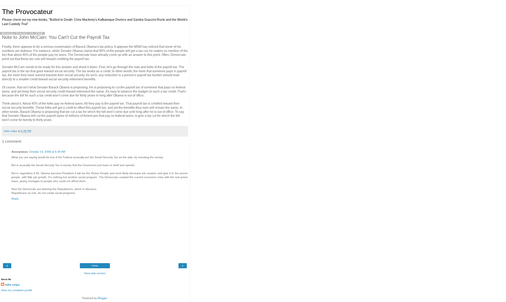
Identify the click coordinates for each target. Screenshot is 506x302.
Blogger (102, 298)
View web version (95, 273)
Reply (15, 198)
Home (95, 265)
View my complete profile (16, 290)
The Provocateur (27, 11)
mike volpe (12, 284)
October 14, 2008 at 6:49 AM (47, 151)
